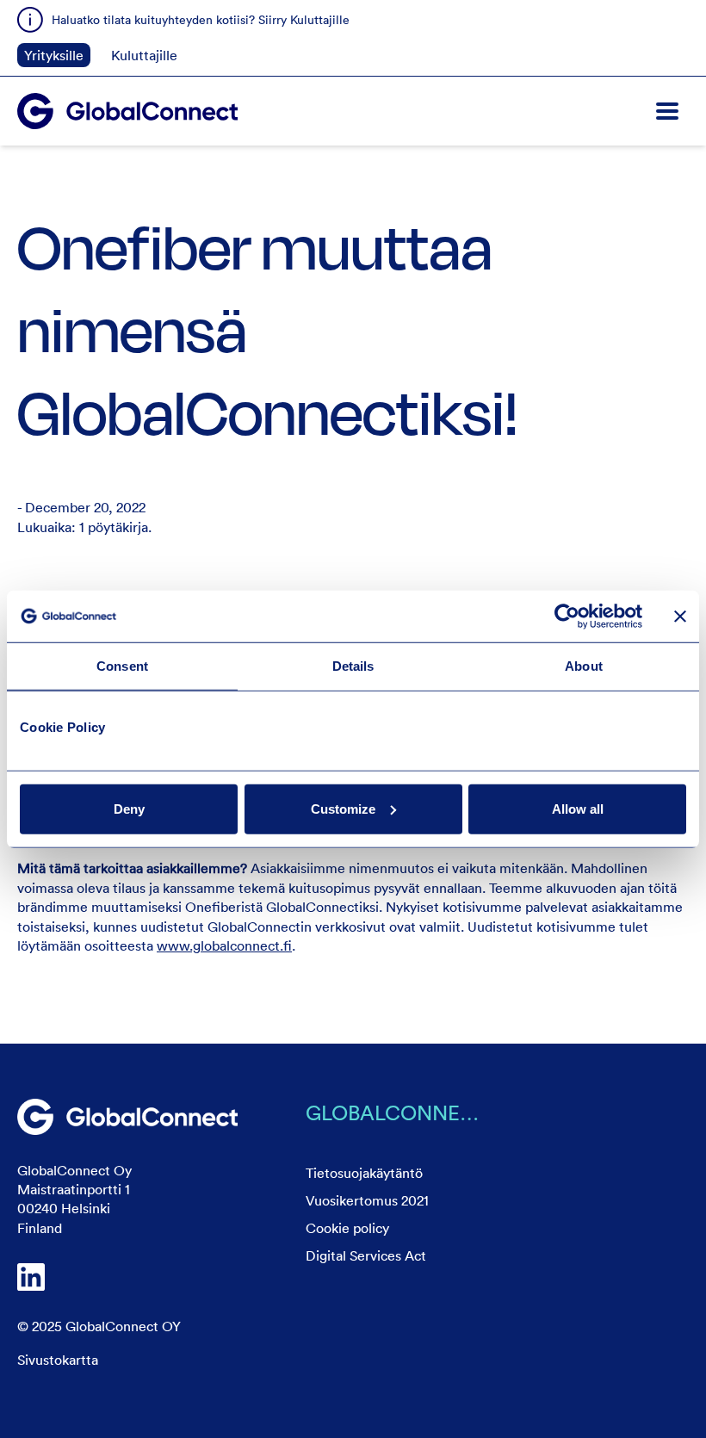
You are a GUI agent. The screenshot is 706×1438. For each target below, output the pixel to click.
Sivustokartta (57, 1359)
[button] (667, 111)
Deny (129, 808)
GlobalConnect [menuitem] (396, 1112)
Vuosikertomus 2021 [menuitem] (367, 1200)
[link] (127, 1117)
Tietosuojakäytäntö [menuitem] (364, 1172)
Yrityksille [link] (54, 55)
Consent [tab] (122, 666)
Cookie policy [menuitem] (347, 1228)
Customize (343, 808)
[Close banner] (680, 617)
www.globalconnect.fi (224, 945)
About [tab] (584, 666)
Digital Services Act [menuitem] (366, 1255)
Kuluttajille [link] (144, 55)
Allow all (578, 808)
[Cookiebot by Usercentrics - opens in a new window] (567, 616)
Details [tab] (353, 666)
